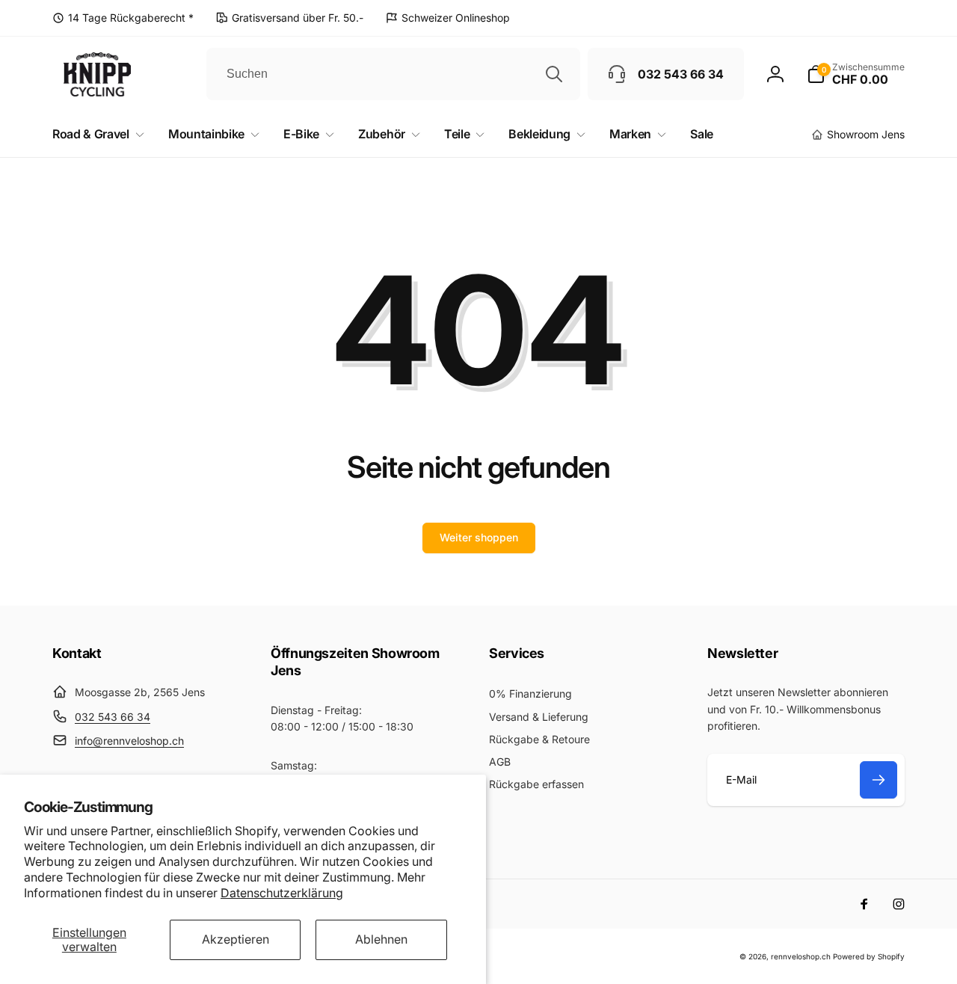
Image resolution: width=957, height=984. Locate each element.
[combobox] (393, 74)
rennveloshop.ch (801, 956)
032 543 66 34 (112, 716)
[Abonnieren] (878, 780)
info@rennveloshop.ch (129, 740)
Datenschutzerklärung (282, 892)
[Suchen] (554, 74)
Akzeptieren (235, 939)
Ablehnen (381, 939)
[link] (123, 18)
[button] (856, 74)
